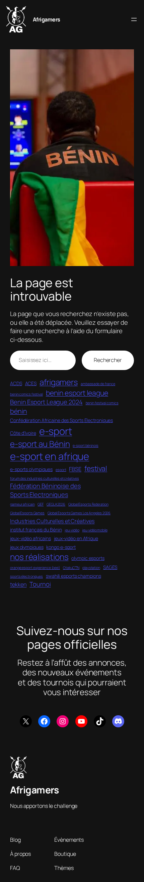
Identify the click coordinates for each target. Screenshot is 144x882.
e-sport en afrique (49, 456)
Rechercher (108, 360)
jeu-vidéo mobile (94, 530)
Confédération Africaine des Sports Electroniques (61, 420)
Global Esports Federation (88, 504)
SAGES (110, 567)
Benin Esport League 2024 (46, 402)
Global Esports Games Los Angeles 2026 (79, 513)
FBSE (75, 469)
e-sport (55, 431)
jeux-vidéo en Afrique (76, 538)
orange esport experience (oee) (35, 567)
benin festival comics (102, 403)
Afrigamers (46, 19)
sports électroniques (26, 576)
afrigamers (59, 381)
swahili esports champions (73, 576)
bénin (18, 411)
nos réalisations (39, 556)
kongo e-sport (61, 547)
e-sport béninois (85, 445)
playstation (91, 567)
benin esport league (77, 393)
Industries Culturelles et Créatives (52, 521)
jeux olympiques (27, 547)
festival (95, 468)
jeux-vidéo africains (30, 538)
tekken (18, 584)
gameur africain (22, 504)
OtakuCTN (71, 567)
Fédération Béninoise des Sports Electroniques (45, 490)
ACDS (16, 383)
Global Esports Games (27, 513)
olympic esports (87, 558)
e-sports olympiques (31, 469)
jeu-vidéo (72, 530)
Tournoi (40, 584)
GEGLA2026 (56, 504)
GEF (41, 504)
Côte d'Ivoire (23, 433)
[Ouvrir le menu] (134, 19)
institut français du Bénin (36, 529)
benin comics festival (26, 394)
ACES (31, 383)
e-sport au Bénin (40, 443)
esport (61, 469)
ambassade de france (98, 383)
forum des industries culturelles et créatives (44, 478)
